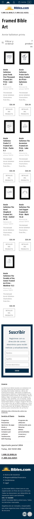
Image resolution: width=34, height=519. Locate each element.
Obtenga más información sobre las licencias (14, 411)
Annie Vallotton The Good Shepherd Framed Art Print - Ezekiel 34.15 (8, 212)
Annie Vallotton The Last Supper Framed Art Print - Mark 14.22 (24, 210)
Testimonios (5, 436)
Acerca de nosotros (12, 475)
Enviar (17, 371)
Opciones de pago (7, 425)
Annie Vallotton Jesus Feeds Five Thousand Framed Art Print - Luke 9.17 (9, 77)
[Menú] (2, 2)
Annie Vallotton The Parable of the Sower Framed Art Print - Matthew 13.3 (9, 279)
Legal (7, 483)
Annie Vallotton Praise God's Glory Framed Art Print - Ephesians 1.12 (24, 77)
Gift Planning (6, 439)
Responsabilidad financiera (15, 477)
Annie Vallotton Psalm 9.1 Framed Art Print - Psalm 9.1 (8, 144)
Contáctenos (10, 480)
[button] (21, 2)
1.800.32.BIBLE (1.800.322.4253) (15, 12)
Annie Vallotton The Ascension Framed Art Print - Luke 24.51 (24, 144)
